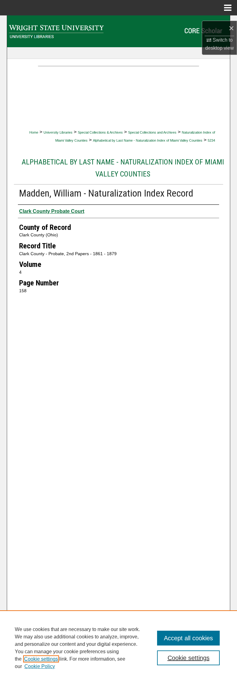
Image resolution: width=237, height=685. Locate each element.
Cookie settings (41, 659)
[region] (118, 647)
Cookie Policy (39, 666)
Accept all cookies (188, 638)
